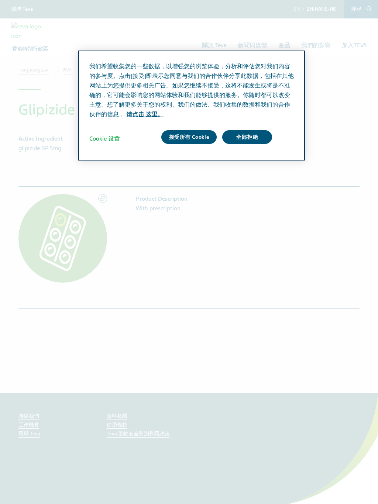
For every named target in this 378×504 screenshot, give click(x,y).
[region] (191, 105)
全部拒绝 (247, 137)
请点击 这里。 (145, 114)
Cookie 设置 (104, 138)
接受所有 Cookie (189, 137)
